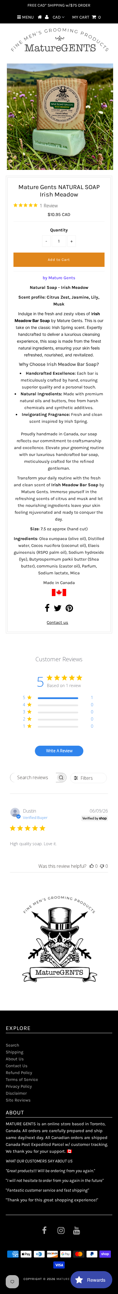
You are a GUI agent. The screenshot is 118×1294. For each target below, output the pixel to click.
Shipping (14, 1052)
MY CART (86, 17)
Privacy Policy (19, 1086)
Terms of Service (22, 1079)
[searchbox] (33, 777)
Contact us (57, 622)
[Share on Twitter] (58, 609)
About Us (15, 1058)
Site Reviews (18, 1100)
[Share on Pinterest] (69, 609)
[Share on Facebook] (47, 609)
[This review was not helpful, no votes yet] (102, 866)
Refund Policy (19, 1072)
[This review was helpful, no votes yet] (92, 866)
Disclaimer (16, 1093)
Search (12, 1045)
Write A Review (59, 750)
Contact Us (16, 1065)
